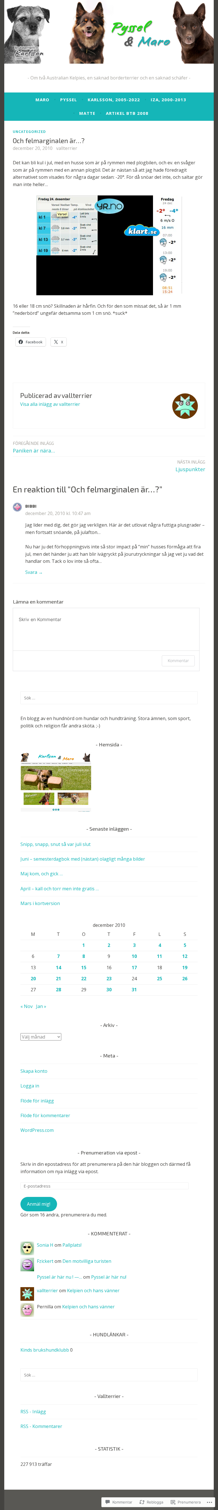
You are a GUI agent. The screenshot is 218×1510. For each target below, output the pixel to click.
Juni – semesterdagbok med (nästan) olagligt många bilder (82, 859)
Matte (87, 113)
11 (159, 956)
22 (83, 978)
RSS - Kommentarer (41, 1426)
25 (159, 978)
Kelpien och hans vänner (93, 1290)
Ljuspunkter (190, 466)
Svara (31, 572)
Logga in (29, 1086)
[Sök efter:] (109, 698)
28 (58, 989)
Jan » (41, 1006)
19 (184, 967)
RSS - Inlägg (33, 1411)
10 (134, 956)
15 (83, 967)
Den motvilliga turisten (86, 1261)
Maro (42, 99)
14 (58, 967)
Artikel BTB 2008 (127, 113)
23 (109, 978)
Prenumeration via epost (109, 1152)
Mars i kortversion (40, 903)
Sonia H (45, 1245)
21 (58, 978)
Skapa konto (33, 1071)
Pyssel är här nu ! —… (59, 1277)
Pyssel (68, 99)
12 (184, 956)
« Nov (26, 1006)
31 (134, 989)
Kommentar (178, 660)
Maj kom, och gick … (41, 874)
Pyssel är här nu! (108, 1277)
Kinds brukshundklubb (44, 1350)
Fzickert (45, 1261)
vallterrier (66, 148)
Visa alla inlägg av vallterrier (50, 404)
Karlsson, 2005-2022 (114, 99)
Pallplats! (71, 1245)
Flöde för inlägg (37, 1101)
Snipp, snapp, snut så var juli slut (55, 844)
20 (33, 978)
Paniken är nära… (34, 447)
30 (109, 989)
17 (134, 967)
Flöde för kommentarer (45, 1115)
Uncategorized (29, 131)
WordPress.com (37, 1130)
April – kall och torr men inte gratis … (59, 889)
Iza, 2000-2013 (168, 99)
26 (184, 978)
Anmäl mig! (38, 1204)
